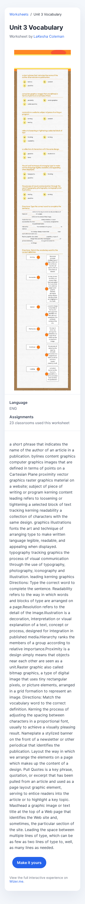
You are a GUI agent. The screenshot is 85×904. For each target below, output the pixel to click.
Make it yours (29, 862)
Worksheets (19, 14)
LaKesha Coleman (49, 36)
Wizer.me (16, 881)
